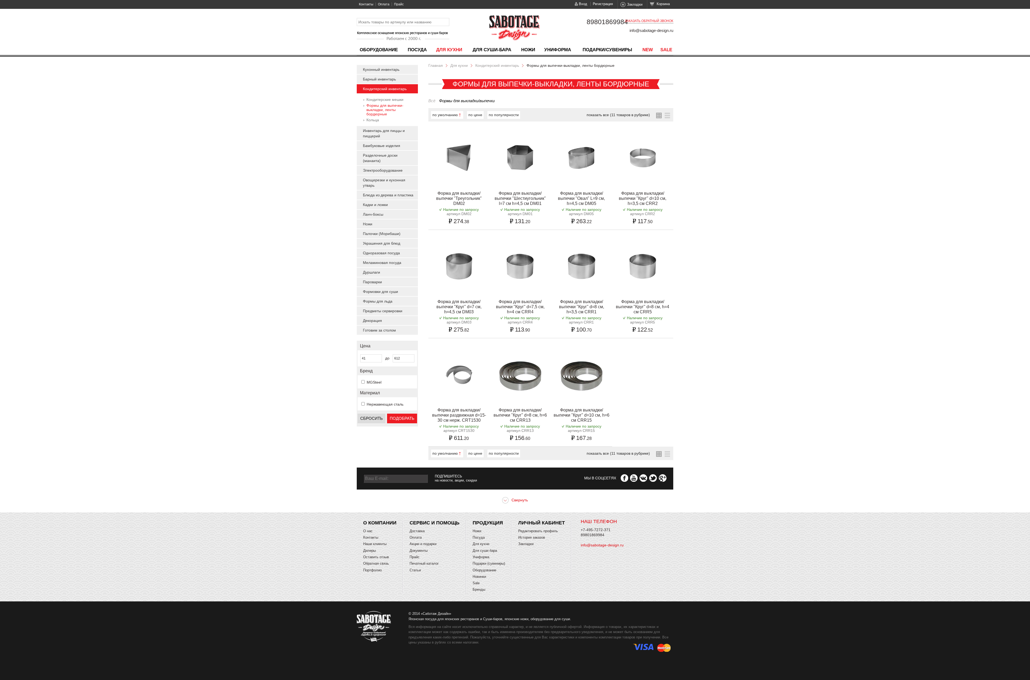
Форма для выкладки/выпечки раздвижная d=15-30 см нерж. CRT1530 (459, 415)
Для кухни (449, 49)
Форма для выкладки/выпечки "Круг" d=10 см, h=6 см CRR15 (581, 415)
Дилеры (369, 551)
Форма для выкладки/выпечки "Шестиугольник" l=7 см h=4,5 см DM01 (520, 198)
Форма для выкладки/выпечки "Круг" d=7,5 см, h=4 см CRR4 (520, 306)
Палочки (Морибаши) (381, 233)
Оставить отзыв (376, 557)
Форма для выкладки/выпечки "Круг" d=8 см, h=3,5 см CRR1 (581, 306)
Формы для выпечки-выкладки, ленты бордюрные (384, 109)
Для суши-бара (492, 49)
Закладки (634, 4)
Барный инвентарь (379, 79)
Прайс (399, 4)
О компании (379, 522)
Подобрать (402, 418)
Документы (419, 551)
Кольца (372, 120)
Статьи (415, 570)
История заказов (531, 537)
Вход (583, 4)
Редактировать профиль (538, 531)
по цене (475, 115)
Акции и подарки (423, 544)
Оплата (383, 4)
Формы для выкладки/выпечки (467, 100)
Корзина (663, 4)
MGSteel (374, 382)
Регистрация (603, 4)
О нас (368, 531)
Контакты (366, 4)
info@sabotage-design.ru (651, 30)
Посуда (417, 49)
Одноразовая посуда (381, 253)
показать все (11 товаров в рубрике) (618, 115)
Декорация (372, 320)
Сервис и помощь (434, 522)
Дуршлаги (371, 272)
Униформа (557, 49)
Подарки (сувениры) (489, 563)
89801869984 (607, 21)
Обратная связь (376, 563)
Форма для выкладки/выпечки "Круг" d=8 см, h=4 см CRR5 (642, 306)
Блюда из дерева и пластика (388, 195)
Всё (431, 100)
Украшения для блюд (381, 243)
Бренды (479, 589)
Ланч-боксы (373, 214)
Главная (435, 65)
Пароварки (372, 282)
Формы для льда (377, 301)
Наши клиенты (375, 544)
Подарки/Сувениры (607, 49)
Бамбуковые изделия (381, 146)
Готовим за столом (379, 330)
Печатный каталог (424, 563)
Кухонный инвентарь (381, 69)
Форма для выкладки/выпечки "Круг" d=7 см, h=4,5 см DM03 (458, 306)
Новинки (479, 577)
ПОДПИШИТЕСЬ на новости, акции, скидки (456, 478)
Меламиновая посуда (382, 262)
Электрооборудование (383, 170)
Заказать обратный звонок (649, 21)
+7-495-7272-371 (595, 530)
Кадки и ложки (375, 205)
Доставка (417, 531)
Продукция (488, 522)
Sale (666, 49)
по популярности (504, 115)
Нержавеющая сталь (385, 404)
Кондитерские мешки (384, 99)
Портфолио (372, 570)
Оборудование (379, 49)
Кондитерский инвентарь (385, 89)
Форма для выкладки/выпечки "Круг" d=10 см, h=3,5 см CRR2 (642, 198)
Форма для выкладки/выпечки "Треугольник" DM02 (459, 198)
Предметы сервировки (382, 311)
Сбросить (371, 418)
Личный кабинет (541, 522)
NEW (647, 49)
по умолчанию (445, 115)
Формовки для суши (380, 291)
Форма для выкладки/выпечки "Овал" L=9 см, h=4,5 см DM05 (581, 198)
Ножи (528, 49)
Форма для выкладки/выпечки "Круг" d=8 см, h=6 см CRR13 (520, 415)
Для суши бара (485, 551)
